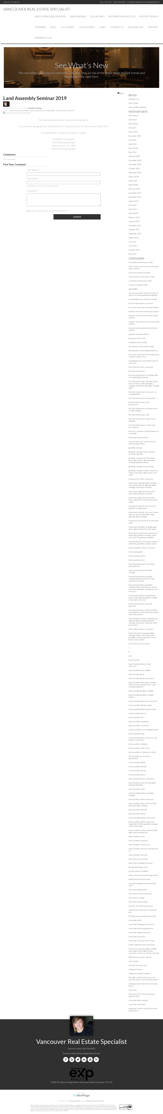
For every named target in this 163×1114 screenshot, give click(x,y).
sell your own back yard (138, 965)
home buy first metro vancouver (141, 479)
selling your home (135, 969)
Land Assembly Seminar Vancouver (142, 818)
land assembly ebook (47, 111)
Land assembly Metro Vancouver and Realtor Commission (143, 739)
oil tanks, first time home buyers (141, 906)
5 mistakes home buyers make (140, 281)
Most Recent (133, 115)
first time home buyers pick (139, 415)
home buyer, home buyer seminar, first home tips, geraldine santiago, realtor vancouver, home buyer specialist (143, 535)
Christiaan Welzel (74, 1101)
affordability (133, 289)
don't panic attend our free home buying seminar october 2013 (144, 355)
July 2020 (132, 140)
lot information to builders (139, 871)
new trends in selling (136, 898)
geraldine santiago (135, 448)
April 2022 (133, 120)
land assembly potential (137, 766)
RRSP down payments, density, (140, 957)
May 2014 (132, 205)
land (11, 111)
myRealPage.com (81, 1095)
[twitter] (78, 1059)
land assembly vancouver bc (139, 844)
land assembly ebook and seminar (141, 678)
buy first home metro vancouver (141, 303)
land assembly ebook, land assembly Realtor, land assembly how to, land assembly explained (142, 684)
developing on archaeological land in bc (143, 350)
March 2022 (133, 124)
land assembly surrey (137, 836)
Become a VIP (135, 27)
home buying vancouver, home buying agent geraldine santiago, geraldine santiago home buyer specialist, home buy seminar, (143, 621)
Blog (53, 27)
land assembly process (137, 775)
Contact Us (117, 27)
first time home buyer (137, 371)
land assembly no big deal (138, 744)
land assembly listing (136, 734)
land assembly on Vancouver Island (142, 752)
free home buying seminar (138, 437)
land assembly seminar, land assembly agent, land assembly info (143, 831)
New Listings (133, 103)
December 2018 (135, 160)
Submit (77, 216)
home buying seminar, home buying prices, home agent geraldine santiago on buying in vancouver (143, 597)
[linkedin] (85, 1059)
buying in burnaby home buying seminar (144, 311)
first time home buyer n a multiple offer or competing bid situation (143, 376)
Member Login (43, 38)
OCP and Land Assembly (138, 902)
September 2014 (135, 197)
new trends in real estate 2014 (140, 894)
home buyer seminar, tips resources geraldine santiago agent (142, 507)
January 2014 (134, 221)
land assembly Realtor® (138, 810)
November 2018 (135, 164)
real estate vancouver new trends (141, 941)
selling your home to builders (140, 973)
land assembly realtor (137, 789)
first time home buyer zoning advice (142, 398)
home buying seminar (137, 560)
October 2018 (134, 168)
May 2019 (132, 152)
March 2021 (133, 132)
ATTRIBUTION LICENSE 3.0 (95, 1101)
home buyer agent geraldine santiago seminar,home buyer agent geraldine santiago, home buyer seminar (143, 485)
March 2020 (133, 148)
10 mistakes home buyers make (141, 262)
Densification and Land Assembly (141, 346)
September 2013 (135, 233)
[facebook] (66, 1059)
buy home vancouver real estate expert (143, 307)
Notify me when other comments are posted (47, 210)
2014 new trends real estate (139, 273)
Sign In (6, 2)
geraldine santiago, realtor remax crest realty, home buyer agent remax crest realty (143, 472)
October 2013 (134, 229)
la (129, 652)
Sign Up (15, 2)
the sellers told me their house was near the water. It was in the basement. (143, 978)
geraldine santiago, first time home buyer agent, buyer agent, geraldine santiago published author (142, 460)
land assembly (23, 111)
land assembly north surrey (139, 748)
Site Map (153, 27)
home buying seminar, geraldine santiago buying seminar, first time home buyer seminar (142, 578)
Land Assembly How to (137, 713)
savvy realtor (134, 961)
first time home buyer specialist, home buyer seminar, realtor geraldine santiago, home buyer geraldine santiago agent (144, 384)
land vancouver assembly (138, 859)
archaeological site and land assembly (143, 299)
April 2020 (133, 144)
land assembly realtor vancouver (141, 799)
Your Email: (32, 178)
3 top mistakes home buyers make (142, 277)
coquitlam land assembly (138, 342)
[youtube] (91, 1059)
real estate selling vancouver (139, 932)
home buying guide (136, 552)
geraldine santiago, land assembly (141, 466)
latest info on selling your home (141, 863)
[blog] (97, 1059)
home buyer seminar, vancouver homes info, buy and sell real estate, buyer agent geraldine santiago (144, 514)
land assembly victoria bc (138, 855)
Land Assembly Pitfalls (137, 762)
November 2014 (135, 193)
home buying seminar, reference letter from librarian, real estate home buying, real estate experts (143, 612)
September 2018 (135, 172)
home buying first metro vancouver (142, 548)
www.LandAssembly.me (137, 107)
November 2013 (135, 225)
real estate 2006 (135, 920)
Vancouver (133, 990)
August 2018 (134, 177)
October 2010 (134, 250)
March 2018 (133, 185)
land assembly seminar (137, 814)
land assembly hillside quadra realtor (142, 709)
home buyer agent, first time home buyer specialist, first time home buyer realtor (143, 500)
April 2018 (133, 181)
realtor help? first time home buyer (142, 945)
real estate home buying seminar (141, 928)
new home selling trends (138, 890)
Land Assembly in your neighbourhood (143, 730)
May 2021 (132, 128)
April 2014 (133, 209)
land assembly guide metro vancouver (143, 701)
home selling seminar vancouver (141, 629)
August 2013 (134, 238)
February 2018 (134, 189)
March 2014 (133, 213)
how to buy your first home (139, 644)
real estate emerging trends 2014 (141, 924)
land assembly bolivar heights (140, 670)
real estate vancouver (137, 936)
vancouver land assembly (138, 1000)
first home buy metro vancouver (141, 367)
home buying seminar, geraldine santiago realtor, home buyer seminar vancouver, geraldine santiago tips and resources (143, 588)
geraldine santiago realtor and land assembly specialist (142, 453)
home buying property (137, 556)
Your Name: (32, 170)
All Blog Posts (134, 99)
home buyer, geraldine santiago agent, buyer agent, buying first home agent (143, 528)
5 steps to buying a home (138, 285)
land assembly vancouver (65, 111)
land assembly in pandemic (139, 721)
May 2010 (132, 254)
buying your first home (137, 338)
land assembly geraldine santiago (141, 691)
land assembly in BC (136, 717)
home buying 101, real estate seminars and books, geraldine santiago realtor (143, 542)
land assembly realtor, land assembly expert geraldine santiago (142, 804)
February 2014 (134, 217)
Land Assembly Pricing (137, 770)
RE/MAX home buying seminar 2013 (142, 916)
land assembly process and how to (142, 779)
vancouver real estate (137, 1004)
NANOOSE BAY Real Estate (139, 879)
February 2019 (134, 156)
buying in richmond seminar (139, 334)
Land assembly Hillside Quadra (140, 705)
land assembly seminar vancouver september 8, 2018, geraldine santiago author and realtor (143, 824)
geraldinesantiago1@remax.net (86, 1053)
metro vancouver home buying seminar (144, 875)
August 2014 (134, 201)
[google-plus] (72, 1059)
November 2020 (135, 136)
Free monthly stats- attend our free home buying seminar (142, 442)
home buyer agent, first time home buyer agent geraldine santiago (142, 492)
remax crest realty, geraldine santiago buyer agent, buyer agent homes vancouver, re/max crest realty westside (144, 951)
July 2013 (132, 242)
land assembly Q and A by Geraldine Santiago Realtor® (142, 784)
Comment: (32, 190)
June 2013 (133, 246)
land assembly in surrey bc (139, 725)
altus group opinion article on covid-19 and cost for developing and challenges (143, 294)
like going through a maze (138, 867)
